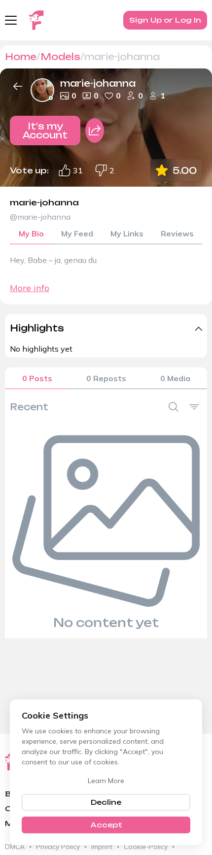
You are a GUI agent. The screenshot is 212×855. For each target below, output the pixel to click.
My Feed (77, 233)
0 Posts (37, 378)
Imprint (101, 846)
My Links (126, 233)
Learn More (106, 780)
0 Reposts (106, 378)
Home (20, 56)
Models (60, 56)
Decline (106, 802)
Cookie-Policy (146, 846)
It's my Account (45, 130)
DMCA (15, 846)
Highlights (37, 328)
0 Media (175, 378)
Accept (106, 825)
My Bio (31, 233)
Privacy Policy (58, 846)
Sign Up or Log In (165, 20)
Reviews (177, 233)
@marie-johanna (40, 217)
